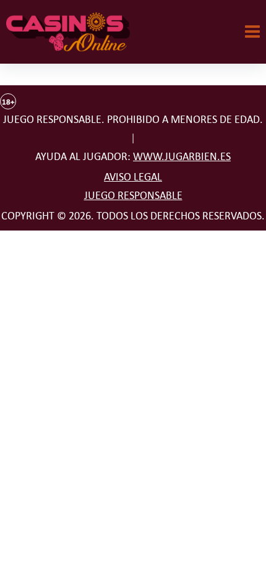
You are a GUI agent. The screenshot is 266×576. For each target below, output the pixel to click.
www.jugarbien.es (182, 156)
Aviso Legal (133, 177)
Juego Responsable (133, 195)
